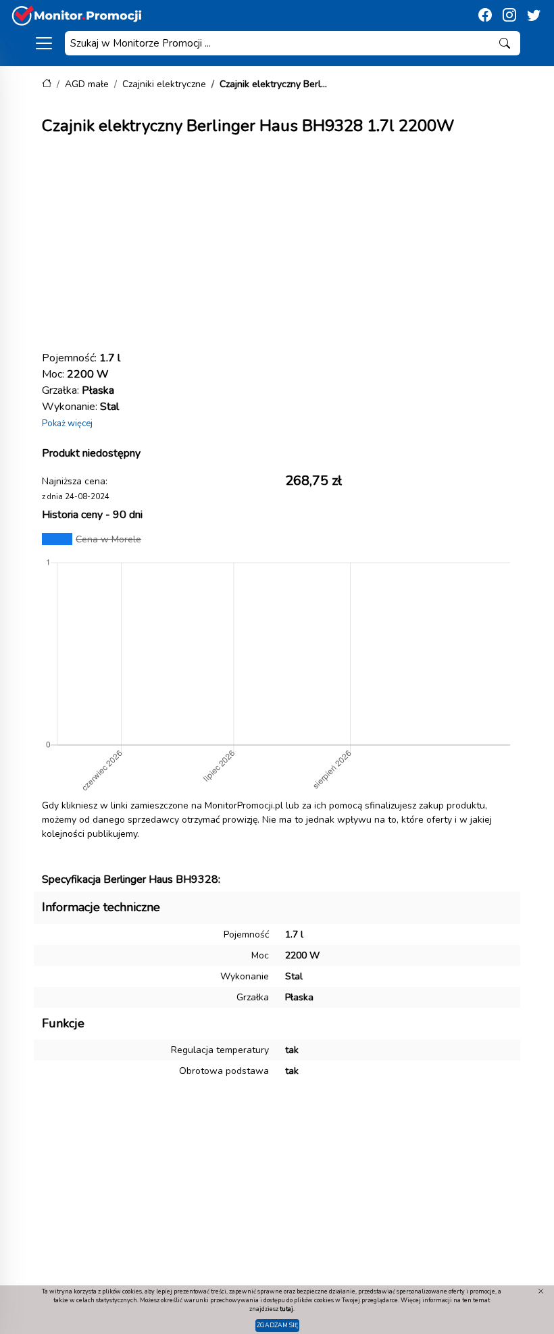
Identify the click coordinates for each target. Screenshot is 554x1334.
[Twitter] (533, 15)
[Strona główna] (46, 84)
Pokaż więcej (67, 423)
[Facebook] (485, 15)
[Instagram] (509, 15)
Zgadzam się (277, 1325)
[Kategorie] (44, 43)
